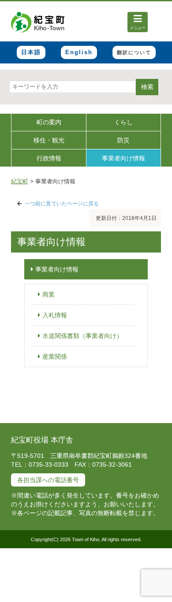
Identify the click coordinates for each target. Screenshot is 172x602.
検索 (147, 86)
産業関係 (54, 356)
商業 (48, 294)
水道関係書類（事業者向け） (82, 335)
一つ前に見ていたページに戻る (62, 204)
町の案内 (49, 122)
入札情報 (54, 315)
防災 (123, 140)
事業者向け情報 (123, 158)
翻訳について (134, 52)
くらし (123, 122)
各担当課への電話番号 (48, 479)
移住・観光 (49, 140)
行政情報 (49, 158)
